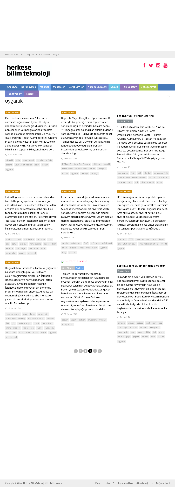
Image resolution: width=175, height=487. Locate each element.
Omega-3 (102, 169)
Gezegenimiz (148, 86)
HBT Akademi (44, 54)
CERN (131, 239)
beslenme (122, 239)
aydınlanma (123, 173)
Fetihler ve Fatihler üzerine (135, 115)
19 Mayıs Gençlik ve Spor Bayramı (76, 164)
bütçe (32, 314)
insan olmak (47, 323)
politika (145, 337)
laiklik (161, 332)
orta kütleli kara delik (127, 244)
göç (13, 323)
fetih (139, 173)
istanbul (147, 173)
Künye (98, 483)
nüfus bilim (11, 253)
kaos (32, 328)
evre (148, 239)
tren (28, 332)
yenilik (9, 337)
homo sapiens (35, 244)
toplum (45, 165)
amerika (121, 323)
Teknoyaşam (14, 93)
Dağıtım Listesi (163, 483)
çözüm (65, 320)
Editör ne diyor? (12, 112)
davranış (140, 239)
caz (160, 323)
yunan (159, 182)
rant (8, 332)
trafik (21, 332)
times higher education (148, 244)
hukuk (36, 323)
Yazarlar (44, 86)
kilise (148, 332)
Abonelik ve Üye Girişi (14, 54)
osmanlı (121, 182)
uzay (64, 252)
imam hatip (123, 332)
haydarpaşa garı (24, 323)
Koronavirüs (28, 86)
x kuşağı (84, 173)
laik (154, 332)
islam (8, 328)
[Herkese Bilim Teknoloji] (28, 77)
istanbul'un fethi (161, 173)
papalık (136, 337)
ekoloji (73, 248)
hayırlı (161, 239)
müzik (49, 160)
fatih (133, 173)
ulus (143, 182)
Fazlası (30, 93)
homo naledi (67, 169)
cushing (21, 318)
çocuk (31, 160)
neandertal (33, 248)
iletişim (82, 320)
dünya (65, 248)
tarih (14, 332)
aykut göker (76, 243)
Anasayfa (12, 86)
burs (25, 160)
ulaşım (43, 332)
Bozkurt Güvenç (125, 121)
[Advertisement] (87, 26)
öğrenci (9, 165)
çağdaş (140, 323)
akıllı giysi (41, 239)
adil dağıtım (29, 239)
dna (7, 244)
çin (46, 314)
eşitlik (14, 244)
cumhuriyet (11, 318)
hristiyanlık (154, 327)
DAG (86, 243)
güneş (81, 248)
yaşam (121, 248)
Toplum (79, 268)
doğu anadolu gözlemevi (101, 243)
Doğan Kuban (124, 271)
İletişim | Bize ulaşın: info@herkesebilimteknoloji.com (128, 483)
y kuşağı (94, 173)
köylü (23, 248)
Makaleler (59, 86)
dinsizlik (133, 327)
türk (136, 182)
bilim (18, 160)
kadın (25, 328)
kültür (39, 328)
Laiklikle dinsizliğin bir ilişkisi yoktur (141, 265)
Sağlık (114, 86)
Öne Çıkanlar (68, 268)
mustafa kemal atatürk (85, 169)
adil (19, 239)
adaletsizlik (11, 239)
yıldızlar (72, 252)
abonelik (9, 160)
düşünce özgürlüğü (36, 318)
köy (17, 248)
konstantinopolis (139, 177)
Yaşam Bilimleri (97, 86)
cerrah (40, 314)
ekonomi (50, 318)
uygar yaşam (91, 248)
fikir (7, 323)
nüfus (43, 248)
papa (128, 337)
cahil (148, 323)
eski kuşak (97, 164)
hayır (154, 239)
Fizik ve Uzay (129, 86)
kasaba (47, 244)
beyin (50, 239)
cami (154, 323)
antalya (65, 243)
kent (54, 244)
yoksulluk (32, 253)
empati (74, 320)
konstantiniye (124, 177)
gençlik (107, 164)
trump (35, 332)
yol (15, 337)
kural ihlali (49, 328)
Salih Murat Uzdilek (23, 165)
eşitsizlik (23, 244)
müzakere (92, 320)
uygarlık (9, 169)
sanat (37, 165)
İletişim (56, 54)
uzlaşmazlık (67, 324)
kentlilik (9, 248)
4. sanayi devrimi (13, 314)
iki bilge (40, 160)
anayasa (131, 323)
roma (129, 182)
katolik (141, 332)
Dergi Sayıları (31, 54)
